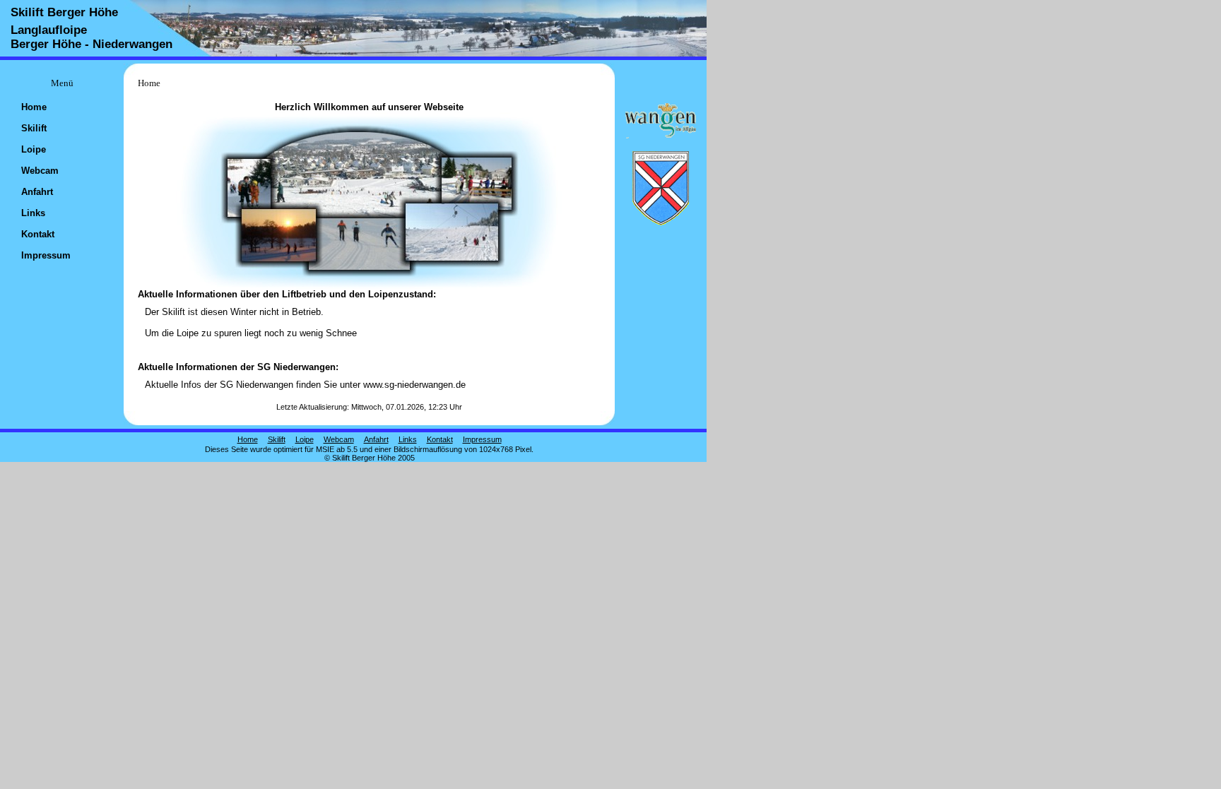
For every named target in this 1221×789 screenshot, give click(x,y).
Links (33, 213)
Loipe (33, 149)
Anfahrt (37, 191)
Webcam (40, 170)
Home (34, 107)
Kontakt (37, 234)
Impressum (46, 255)
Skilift (34, 128)
